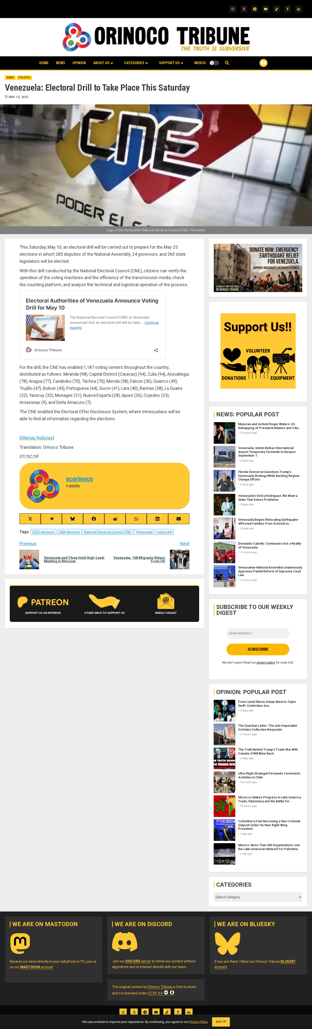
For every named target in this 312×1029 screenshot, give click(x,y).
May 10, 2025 (18, 97)
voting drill (164, 532)
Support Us (169, 63)
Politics (24, 77)
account (36, 967)
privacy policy (266, 662)
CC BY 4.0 (155, 993)
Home (44, 63)
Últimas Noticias (37, 437)
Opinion (79, 63)
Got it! (221, 1021)
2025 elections (43, 532)
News (60, 63)
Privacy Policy (198, 1022)
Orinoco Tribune (160, 987)
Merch (200, 63)
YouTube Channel (255, 63)
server (138, 961)
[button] (227, 63)
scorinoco (79, 478)
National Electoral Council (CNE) (108, 532)
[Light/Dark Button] (214, 62)
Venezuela (144, 532)
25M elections (69, 532)
